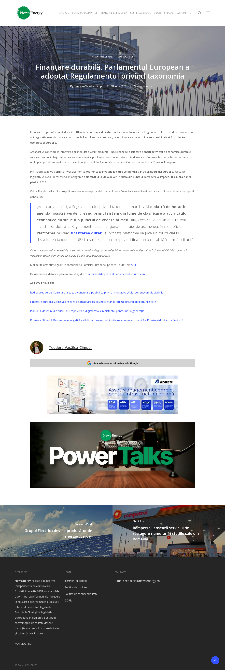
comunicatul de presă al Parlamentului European (115, 274)
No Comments (143, 86)
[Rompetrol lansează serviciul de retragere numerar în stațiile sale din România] (168, 531)
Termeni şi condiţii (76, 581)
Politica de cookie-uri (77, 587)
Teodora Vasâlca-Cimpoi (89, 86)
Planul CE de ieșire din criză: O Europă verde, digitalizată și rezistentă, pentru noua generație (87, 311)
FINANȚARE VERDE (102, 56)
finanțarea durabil (88, 232)
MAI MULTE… (23, 643)
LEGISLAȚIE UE (125, 56)
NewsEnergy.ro (24, 581)
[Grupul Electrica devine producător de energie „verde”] (56, 531)
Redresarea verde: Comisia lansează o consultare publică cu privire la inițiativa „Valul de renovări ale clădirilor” (98, 292)
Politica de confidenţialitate (81, 594)
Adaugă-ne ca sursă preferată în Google (115, 363)
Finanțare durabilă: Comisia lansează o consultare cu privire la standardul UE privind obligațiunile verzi (93, 302)
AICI (133, 265)
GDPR (68, 600)
